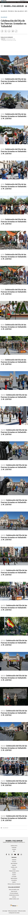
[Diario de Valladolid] (14, 6)
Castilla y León (14, 867)
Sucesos (14, 874)
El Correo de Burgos (14, 893)
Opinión (14, 882)
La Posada (14, 876)
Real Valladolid (19, 11)
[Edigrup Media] (14, 905)
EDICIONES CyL (23, 0)
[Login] (26, 6)
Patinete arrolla (20, 2)
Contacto (14, 849)
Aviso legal (4, 910)
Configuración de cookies (14, 912)
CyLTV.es (14, 897)
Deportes (14, 865)
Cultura (14, 869)
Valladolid (4, 11)
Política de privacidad (12, 910)
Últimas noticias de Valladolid (14, 884)
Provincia (11, 11)
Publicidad (14, 847)
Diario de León (14, 891)
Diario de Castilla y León (14, 889)
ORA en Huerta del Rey (11, 2)
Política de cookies (22, 910)
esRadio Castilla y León (14, 898)
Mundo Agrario (14, 878)
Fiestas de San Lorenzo (14, 871)
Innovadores (14, 880)
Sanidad (14, 872)
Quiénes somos (14, 845)
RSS (14, 851)
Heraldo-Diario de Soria (14, 895)
